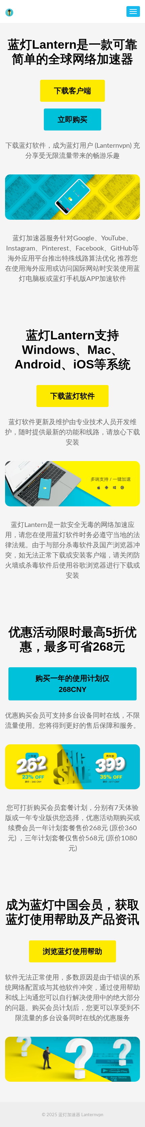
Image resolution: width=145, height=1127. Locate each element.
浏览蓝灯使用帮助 (72, 951)
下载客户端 (72, 91)
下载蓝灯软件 (72, 396)
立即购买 (72, 119)
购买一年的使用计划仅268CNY (72, 684)
